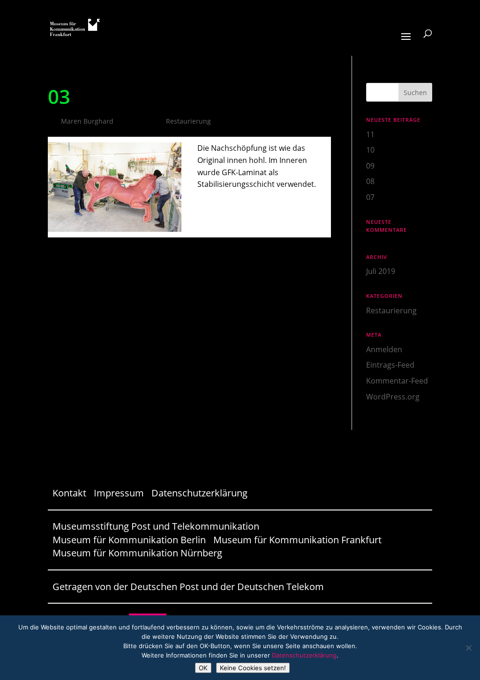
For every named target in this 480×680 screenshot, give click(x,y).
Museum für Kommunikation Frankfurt (297, 539)
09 (370, 166)
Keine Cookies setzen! (253, 668)
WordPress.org (393, 397)
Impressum (119, 493)
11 (370, 134)
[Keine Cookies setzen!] (468, 647)
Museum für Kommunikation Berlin (129, 539)
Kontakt (69, 493)
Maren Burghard (87, 121)
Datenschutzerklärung (199, 493)
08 (370, 181)
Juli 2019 (380, 271)
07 (370, 197)
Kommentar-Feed (397, 381)
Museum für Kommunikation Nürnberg (137, 553)
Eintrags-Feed (390, 365)
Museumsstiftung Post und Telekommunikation (155, 526)
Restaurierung (188, 121)
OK (203, 668)
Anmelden (384, 349)
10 (370, 150)
